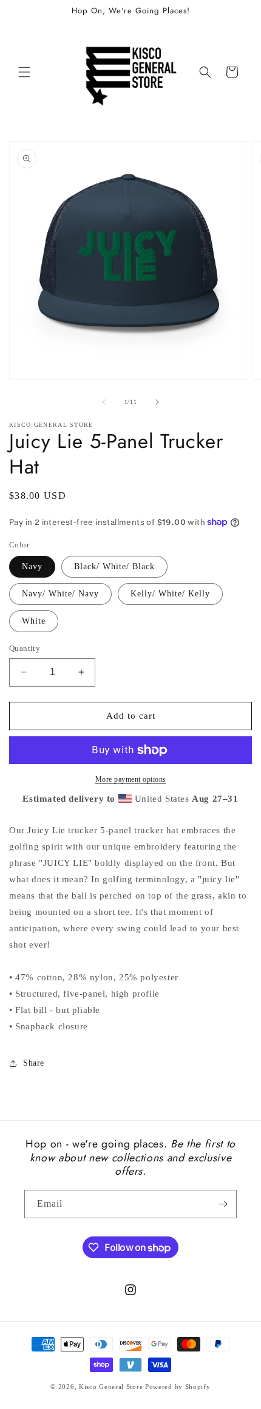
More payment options (130, 779)
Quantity (24, 648)
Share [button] (33, 1062)
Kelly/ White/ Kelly (170, 593)
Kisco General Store (111, 1386)
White (34, 620)
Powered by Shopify (178, 1386)
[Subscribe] (222, 1204)
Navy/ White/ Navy (60, 593)
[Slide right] (157, 402)
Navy (32, 566)
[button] (24, 72)
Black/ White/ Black (114, 566)
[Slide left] (103, 402)
